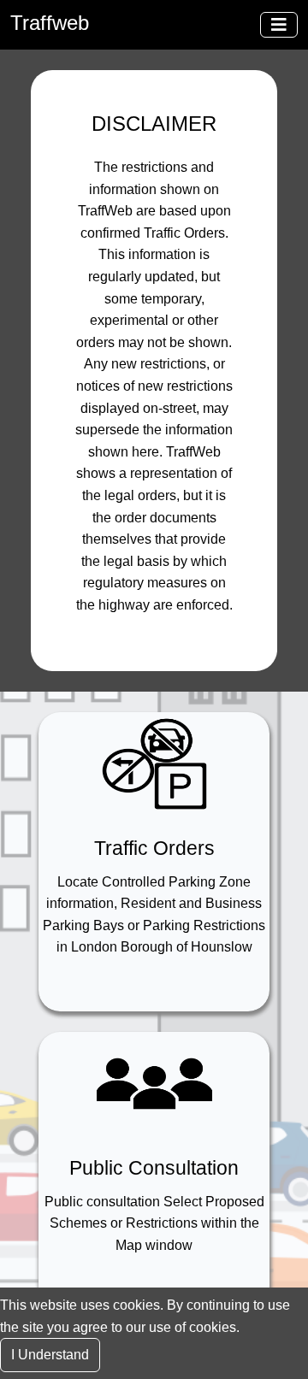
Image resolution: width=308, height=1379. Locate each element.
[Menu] (279, 25)
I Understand (50, 1354)
